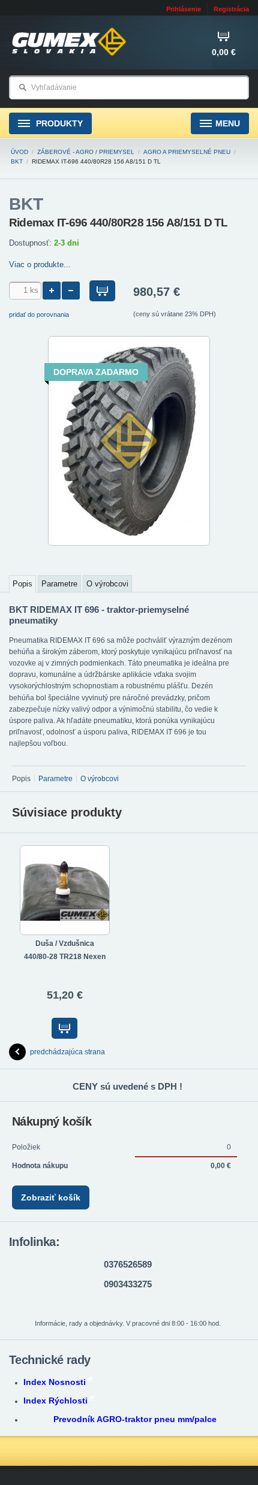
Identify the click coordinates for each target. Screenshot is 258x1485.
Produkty (58, 123)
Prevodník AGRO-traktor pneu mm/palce (135, 1419)
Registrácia (231, 9)
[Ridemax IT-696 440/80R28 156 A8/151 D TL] (129, 543)
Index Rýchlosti (55, 1400)
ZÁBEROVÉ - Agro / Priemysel (85, 152)
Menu (227, 123)
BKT (17, 161)
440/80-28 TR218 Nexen (65, 956)
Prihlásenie (183, 9)
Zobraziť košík (50, 1197)
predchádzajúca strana (67, 1052)
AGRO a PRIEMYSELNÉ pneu (186, 152)
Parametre (59, 583)
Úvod (19, 152)
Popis (22, 583)
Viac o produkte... (40, 264)
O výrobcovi (107, 583)
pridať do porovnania (39, 314)
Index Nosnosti (54, 1382)
